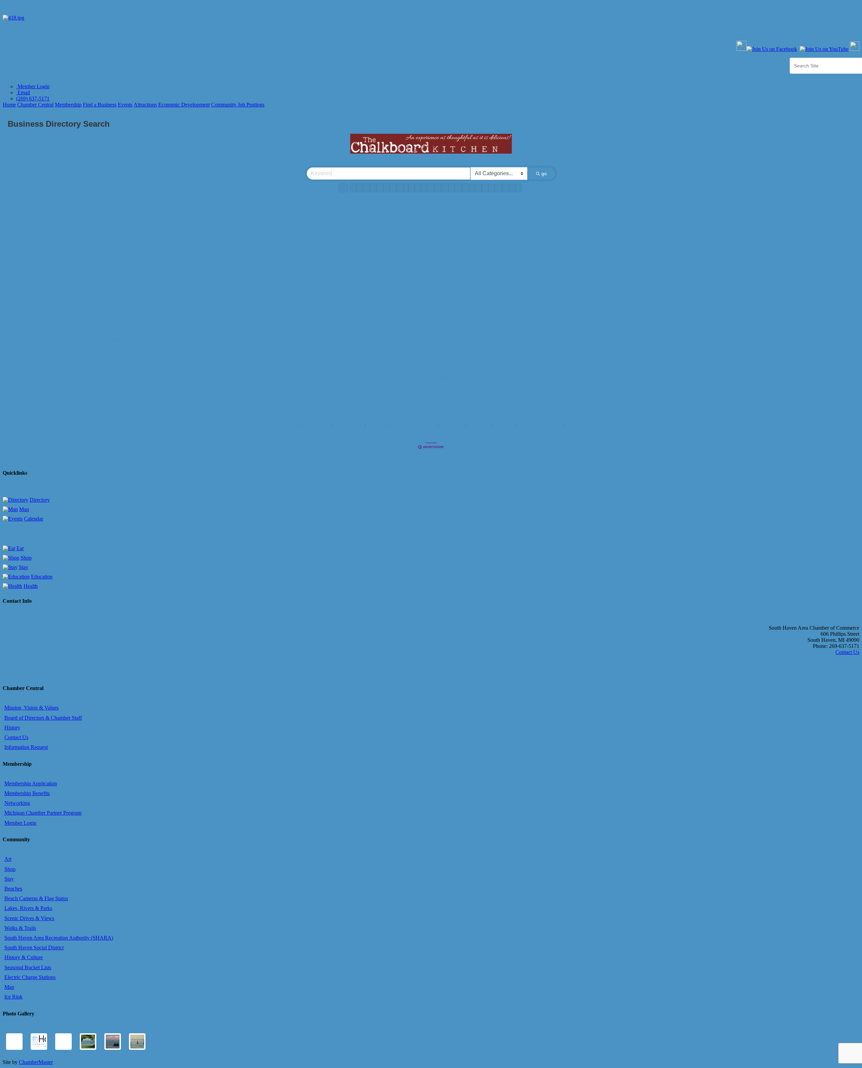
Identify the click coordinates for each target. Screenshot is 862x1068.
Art (7, 859)
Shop (26, 558)
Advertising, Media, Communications (46, 220)
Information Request (26, 747)
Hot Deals (376, 425)
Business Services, (450, 245)
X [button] (505, 188)
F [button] (386, 188)
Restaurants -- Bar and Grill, (143, 377)
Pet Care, (585, 320)
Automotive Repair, (129, 245)
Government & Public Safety (465, 296)
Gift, (472, 377)
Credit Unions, (143, 301)
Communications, (149, 226)
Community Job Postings (237, 104)
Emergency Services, (477, 301)
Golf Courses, (544, 226)
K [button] (418, 188)
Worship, (441, 358)
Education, (14, 283)
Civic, (53, 264)
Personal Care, (485, 283)
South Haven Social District (34, 947)
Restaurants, (16, 377)
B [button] (360, 188)
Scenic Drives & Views (29, 918)
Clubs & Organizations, (25, 264)
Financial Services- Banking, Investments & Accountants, (55, 301)
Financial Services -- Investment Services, (196, 301)
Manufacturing (449, 333)
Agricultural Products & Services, (495, 320)
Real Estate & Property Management (45, 352)
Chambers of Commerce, (492, 245)
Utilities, (483, 264)
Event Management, (451, 283)
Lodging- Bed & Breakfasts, (131, 339)
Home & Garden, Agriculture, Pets (471, 314)
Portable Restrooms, (537, 283)
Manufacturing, (446, 339)
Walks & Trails (20, 928)
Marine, (103, 245)
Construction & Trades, (453, 264)
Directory (40, 500)
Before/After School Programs (53, 283)
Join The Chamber (582, 425)
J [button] (411, 188)
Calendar (33, 519)
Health (31, 586)
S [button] (472, 188)
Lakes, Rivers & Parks (28, 908)
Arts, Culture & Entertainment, (482, 226)
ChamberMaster (36, 1062)
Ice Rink (13, 997)
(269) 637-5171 (32, 98)
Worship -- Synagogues (492, 358)
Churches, (460, 358)
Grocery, (503, 377)
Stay (23, 567)
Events (125, 104)
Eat (20, 548)
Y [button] (512, 188)
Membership (68, 104)
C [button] (366, 188)
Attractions (145, 104)
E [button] (380, 188)
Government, (444, 301)
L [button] (424, 188)
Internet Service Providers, (190, 226)
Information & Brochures (540, 425)
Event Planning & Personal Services (474, 277)
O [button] (444, 188)
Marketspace (452, 425)
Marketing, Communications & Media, (38, 226)
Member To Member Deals (413, 425)
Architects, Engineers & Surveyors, (591, 264)
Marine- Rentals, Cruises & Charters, (37, 245)
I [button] (405, 188)
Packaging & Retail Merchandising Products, (515, 339)
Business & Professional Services (471, 239)
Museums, (520, 226)
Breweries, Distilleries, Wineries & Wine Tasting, (73, 377)
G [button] (393, 188)
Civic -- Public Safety (517, 301)
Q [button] (458, 188)
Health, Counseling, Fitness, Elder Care (49, 314)
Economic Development (184, 104)
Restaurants (18, 371)
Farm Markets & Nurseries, (550, 320)
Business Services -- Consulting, (651, 245)
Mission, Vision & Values (31, 708)
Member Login (32, 86)
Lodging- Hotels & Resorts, (80, 339)
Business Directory (280, 425)
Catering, (508, 283)
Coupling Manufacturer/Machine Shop (593, 339)
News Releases (315, 425)
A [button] (353, 188)
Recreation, (443, 226)
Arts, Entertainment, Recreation (469, 220)
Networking (17, 803)
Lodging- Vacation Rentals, (29, 339)
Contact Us (504, 425)
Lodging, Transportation (32, 333)
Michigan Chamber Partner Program (42, 813)
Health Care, (16, 320)
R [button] (465, 188)
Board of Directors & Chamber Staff (43, 718)
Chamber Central (35, 104)
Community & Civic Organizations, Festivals (54, 258)
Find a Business (100, 104)
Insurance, (118, 301)
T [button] (478, 188)
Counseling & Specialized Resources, (173, 320)
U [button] (485, 188)
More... (222, 226)
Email (23, 92)
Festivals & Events (76, 264)
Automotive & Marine (28, 239)
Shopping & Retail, (450, 377)
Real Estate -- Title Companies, (100, 358)
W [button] (498, 188)
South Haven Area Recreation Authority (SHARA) (58, 938)
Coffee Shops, (184, 377)
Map (24, 509)
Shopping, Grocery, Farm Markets (471, 371)
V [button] (492, 188)
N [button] (437, 188)
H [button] (400, 188)
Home (9, 104)
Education (16, 277)
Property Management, (49, 358)
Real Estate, (15, 358)
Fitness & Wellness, (47, 320)
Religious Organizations (460, 352)
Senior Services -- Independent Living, (102, 320)
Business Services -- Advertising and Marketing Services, (568, 245)
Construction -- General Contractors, (525, 264)
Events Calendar (348, 425)
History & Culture (23, 957)
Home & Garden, (448, 320)
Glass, (467, 339)
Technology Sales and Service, (102, 226)
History (12, 727)
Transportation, (172, 339)
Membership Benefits (27, 793)
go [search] (544, 173)
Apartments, (141, 358)
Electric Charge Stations (30, 977)
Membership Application (30, 783)
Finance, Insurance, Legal (34, 296)
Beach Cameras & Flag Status (36, 898)
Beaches (13, 888)
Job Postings (479, 425)
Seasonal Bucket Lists (27, 967)
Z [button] (518, 188)
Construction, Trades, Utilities (467, 258)
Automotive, (84, 245)
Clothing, (485, 377)
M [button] (430, 188)
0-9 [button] (343, 188)
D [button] (373, 188)
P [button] (452, 188)
